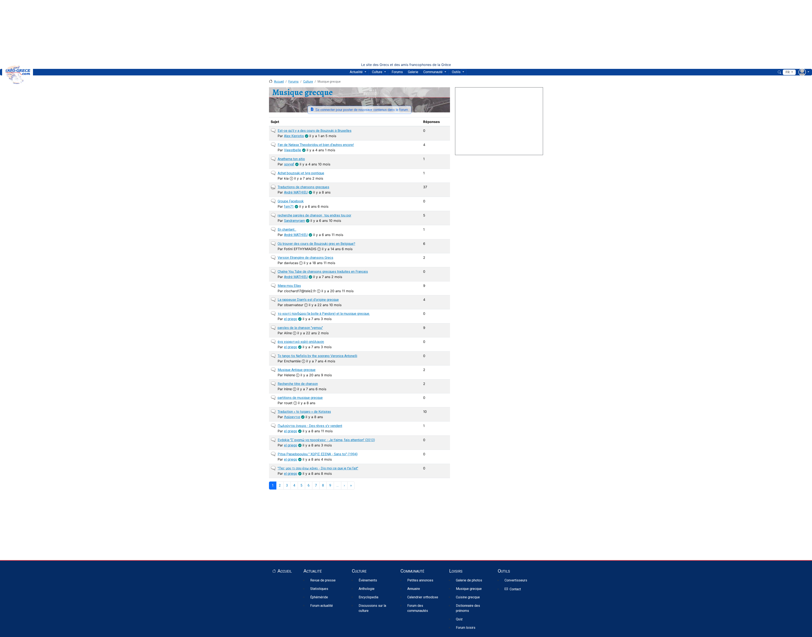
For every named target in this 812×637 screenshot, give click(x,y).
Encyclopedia (368, 597)
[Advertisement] (406, 31)
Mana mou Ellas (289, 286)
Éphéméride (319, 597)
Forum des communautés (417, 608)
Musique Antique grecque (296, 370)
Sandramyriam (294, 221)
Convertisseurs (516, 580)
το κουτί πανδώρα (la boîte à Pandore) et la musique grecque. (324, 314)
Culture (377, 72)
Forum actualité (321, 606)
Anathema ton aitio (291, 159)
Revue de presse (323, 580)
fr (788, 72)
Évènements (368, 580)
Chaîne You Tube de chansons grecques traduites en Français (323, 272)
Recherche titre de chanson (298, 384)
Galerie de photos (469, 580)
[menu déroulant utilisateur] (804, 72)
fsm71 (289, 207)
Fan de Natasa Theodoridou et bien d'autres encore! (316, 145)
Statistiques (319, 589)
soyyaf (289, 164)
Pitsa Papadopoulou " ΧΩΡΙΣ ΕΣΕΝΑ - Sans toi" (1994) (318, 454)
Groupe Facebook (291, 201)
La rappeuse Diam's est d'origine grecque (308, 300)
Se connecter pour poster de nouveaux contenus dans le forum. (362, 110)
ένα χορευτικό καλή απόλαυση (301, 342)
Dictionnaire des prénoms (468, 608)
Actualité (356, 72)
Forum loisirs (465, 628)
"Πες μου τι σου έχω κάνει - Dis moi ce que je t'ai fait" (318, 468)
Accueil (279, 81)
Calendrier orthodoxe (422, 597)
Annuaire (413, 589)
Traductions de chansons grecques (303, 187)
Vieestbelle (292, 150)
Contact (515, 589)
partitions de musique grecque (300, 398)
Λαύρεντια (292, 417)
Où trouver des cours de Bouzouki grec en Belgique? (316, 244)
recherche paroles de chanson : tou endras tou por (314, 215)
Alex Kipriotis (294, 136)
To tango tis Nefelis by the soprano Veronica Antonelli (317, 356)
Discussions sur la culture (372, 608)
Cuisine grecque (468, 597)
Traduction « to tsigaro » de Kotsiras (304, 412)
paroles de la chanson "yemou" (300, 328)
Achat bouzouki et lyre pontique (301, 173)
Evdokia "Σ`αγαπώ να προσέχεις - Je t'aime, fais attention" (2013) (326, 440)
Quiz (459, 619)
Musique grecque (469, 589)
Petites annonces (420, 580)
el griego (290, 319)
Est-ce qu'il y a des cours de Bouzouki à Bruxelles (314, 131)
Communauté (433, 72)
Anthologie (366, 589)
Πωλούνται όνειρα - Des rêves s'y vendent (310, 426)
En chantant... (287, 230)
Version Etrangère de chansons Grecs (305, 258)
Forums (397, 72)
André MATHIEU (296, 192)
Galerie (413, 72)
